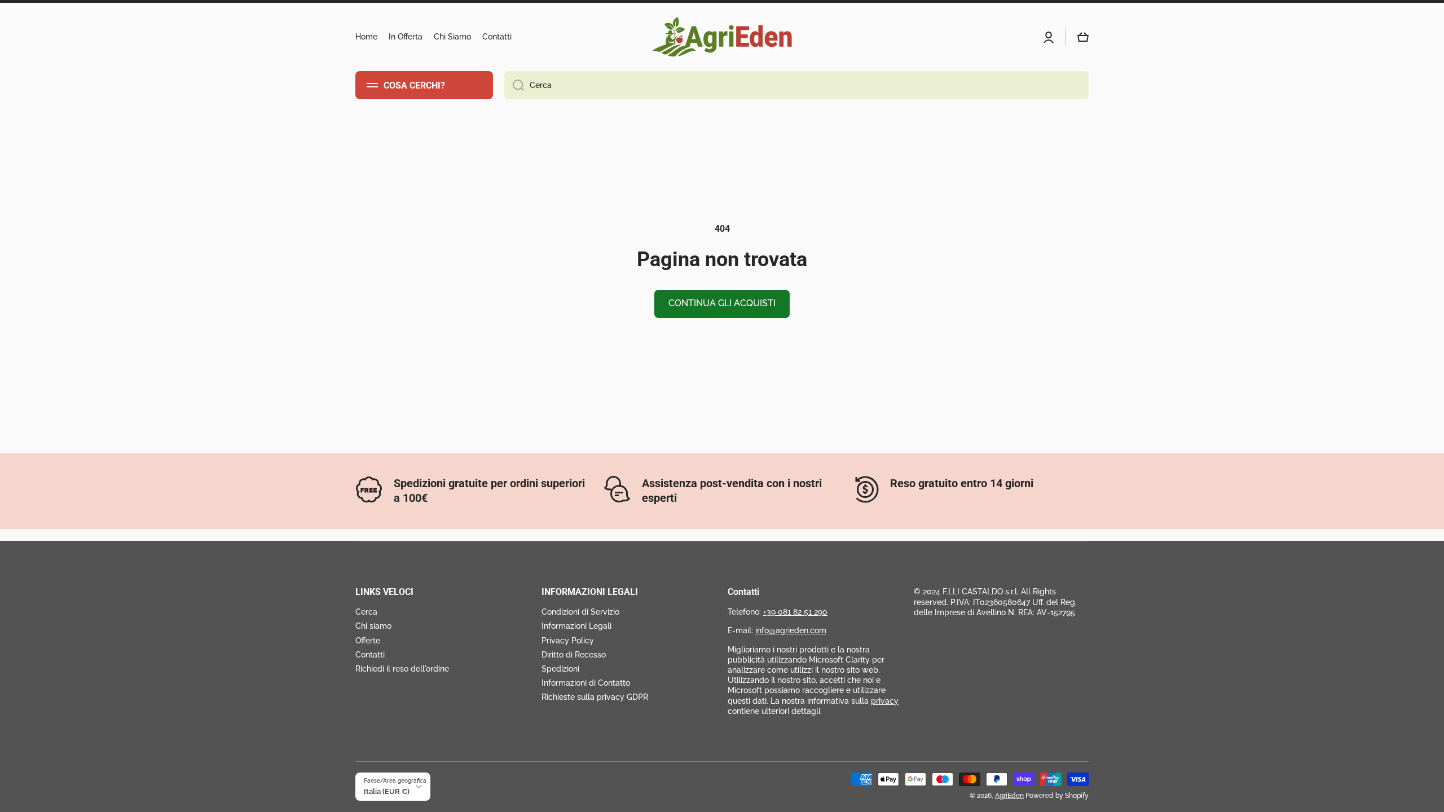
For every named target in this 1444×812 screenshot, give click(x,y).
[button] (1083, 37)
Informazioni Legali (576, 625)
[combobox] (796, 85)
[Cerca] (514, 85)
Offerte (367, 640)
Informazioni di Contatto (586, 682)
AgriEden (1009, 796)
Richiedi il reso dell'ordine (402, 668)
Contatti (370, 654)
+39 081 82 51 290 (795, 611)
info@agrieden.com (790, 630)
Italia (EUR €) (387, 791)
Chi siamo (373, 625)
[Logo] (722, 37)
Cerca (366, 611)
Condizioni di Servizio (580, 611)
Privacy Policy (568, 640)
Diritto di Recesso (574, 654)
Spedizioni (560, 668)
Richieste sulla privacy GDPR (595, 696)
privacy (885, 700)
